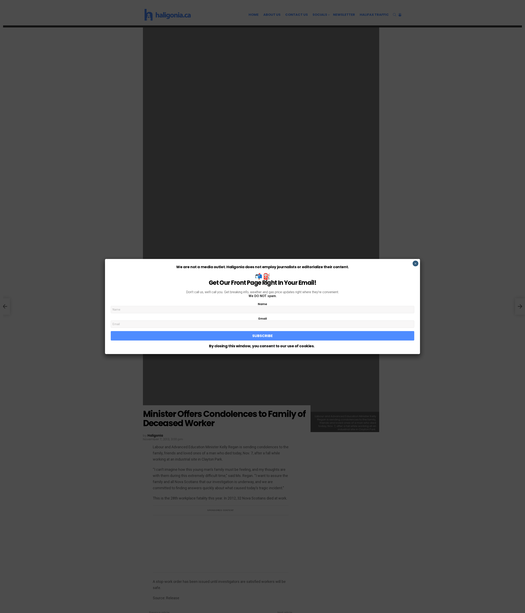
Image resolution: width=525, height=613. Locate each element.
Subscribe (262, 335)
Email (262, 319)
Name (262, 304)
